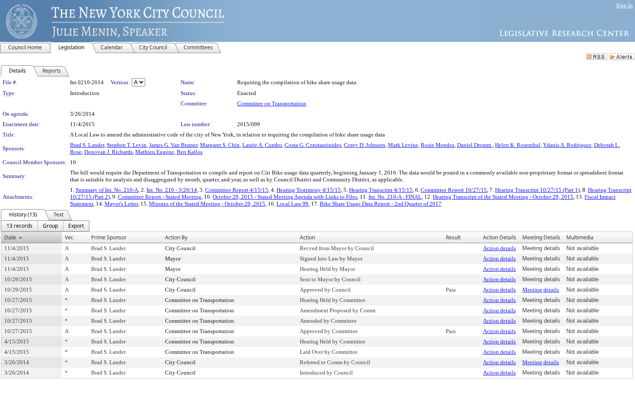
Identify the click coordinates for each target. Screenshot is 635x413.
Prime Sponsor (109, 237)
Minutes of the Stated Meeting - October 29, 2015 (207, 203)
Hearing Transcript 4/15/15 (381, 190)
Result (453, 237)
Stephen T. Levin (126, 145)
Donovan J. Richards (108, 152)
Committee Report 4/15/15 (236, 190)
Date (10, 237)
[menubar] (45, 226)
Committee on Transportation (271, 103)
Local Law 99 (292, 203)
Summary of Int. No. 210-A (107, 190)
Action (307, 237)
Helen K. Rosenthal (517, 145)
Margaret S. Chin (220, 145)
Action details (499, 248)
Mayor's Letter (121, 203)
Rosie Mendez (437, 145)
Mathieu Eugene (154, 152)
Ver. (69, 237)
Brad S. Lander (87, 145)
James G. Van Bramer (173, 145)
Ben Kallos (190, 152)
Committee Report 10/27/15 (454, 190)
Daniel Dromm (474, 145)
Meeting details (540, 289)
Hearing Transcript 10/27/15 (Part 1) (537, 190)
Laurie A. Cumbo (262, 145)
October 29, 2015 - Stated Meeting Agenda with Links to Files (285, 197)
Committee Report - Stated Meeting (159, 197)
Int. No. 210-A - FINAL (395, 197)
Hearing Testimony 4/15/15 (308, 190)
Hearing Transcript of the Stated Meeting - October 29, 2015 (503, 197)
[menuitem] (19, 226)
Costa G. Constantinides (313, 145)
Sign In (624, 5)
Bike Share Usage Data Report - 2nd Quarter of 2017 (380, 203)
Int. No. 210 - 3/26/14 (171, 190)
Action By (176, 237)
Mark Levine (403, 145)
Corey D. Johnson (364, 145)
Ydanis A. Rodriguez (567, 145)
